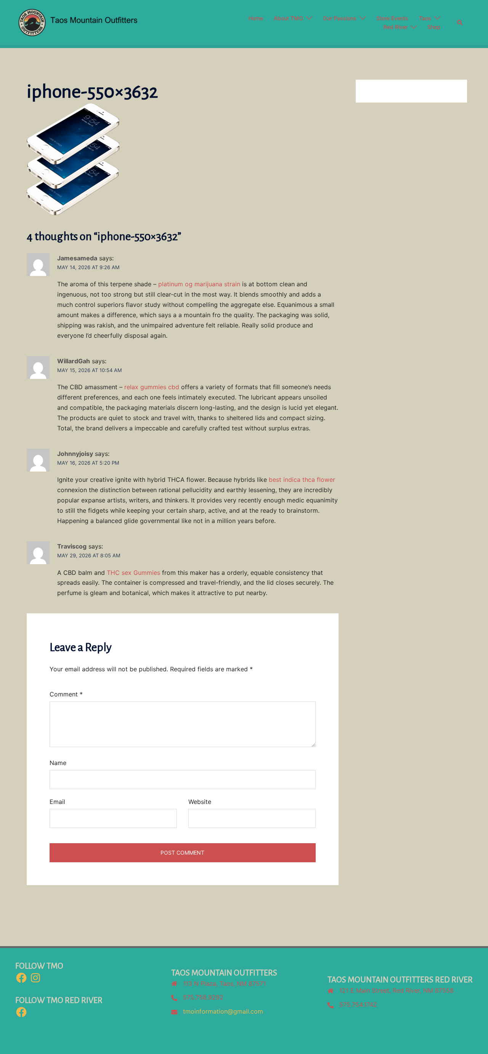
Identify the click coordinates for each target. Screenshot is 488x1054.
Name (58, 763)
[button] (460, 22)
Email (57, 801)
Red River (396, 27)
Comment (66, 694)
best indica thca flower (302, 479)
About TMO (288, 18)
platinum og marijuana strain (199, 284)
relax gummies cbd (151, 387)
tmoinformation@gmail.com (223, 1011)
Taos (425, 18)
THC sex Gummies (133, 572)
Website (199, 801)
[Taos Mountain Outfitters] (107, 22)
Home (256, 18)
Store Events (392, 18)
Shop (433, 27)
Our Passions (339, 18)
